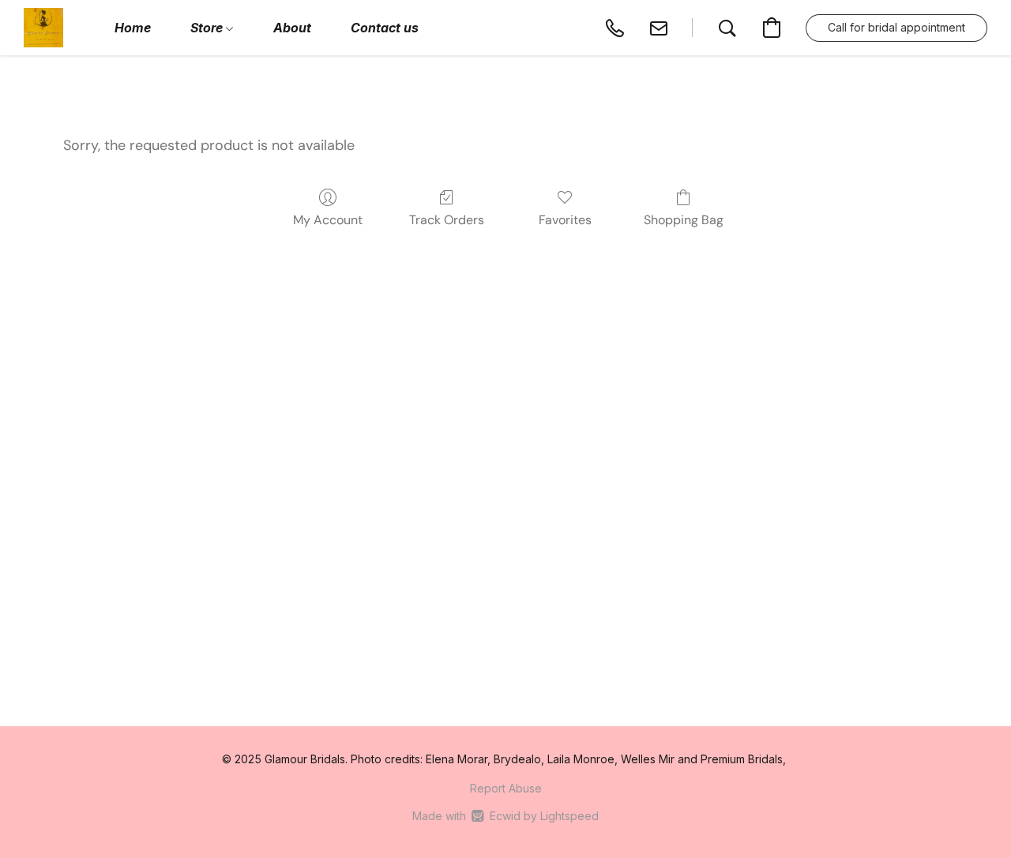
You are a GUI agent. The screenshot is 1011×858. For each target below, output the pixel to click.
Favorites (565, 220)
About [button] (292, 28)
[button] (43, 27)
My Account (328, 220)
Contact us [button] (385, 28)
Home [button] (133, 28)
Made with (505, 815)
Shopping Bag (683, 220)
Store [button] (208, 28)
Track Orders (446, 220)
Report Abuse (506, 788)
